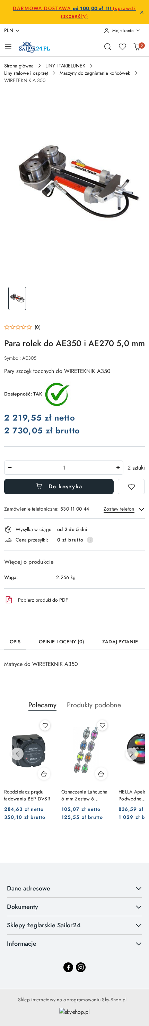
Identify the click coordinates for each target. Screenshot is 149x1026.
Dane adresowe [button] (28, 888)
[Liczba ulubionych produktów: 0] (122, 46)
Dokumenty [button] (22, 906)
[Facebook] (68, 967)
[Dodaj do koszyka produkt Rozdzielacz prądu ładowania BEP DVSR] (44, 773)
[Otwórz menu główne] (8, 46)
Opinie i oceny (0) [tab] (62, 641)
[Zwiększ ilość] (118, 467)
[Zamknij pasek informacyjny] (142, 12)
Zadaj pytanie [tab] (120, 641)
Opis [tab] (15, 641)
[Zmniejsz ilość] (10, 467)
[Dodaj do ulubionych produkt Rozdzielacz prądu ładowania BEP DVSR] (45, 725)
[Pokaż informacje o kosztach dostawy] (90, 540)
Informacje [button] (21, 943)
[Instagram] (81, 967)
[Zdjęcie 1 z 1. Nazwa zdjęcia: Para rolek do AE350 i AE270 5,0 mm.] (17, 298)
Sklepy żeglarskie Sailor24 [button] (43, 925)
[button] (22, 327)
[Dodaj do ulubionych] (131, 486)
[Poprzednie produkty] (17, 753)
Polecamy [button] (42, 705)
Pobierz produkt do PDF (43, 599)
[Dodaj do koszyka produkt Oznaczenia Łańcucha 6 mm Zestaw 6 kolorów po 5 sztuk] (101, 773)
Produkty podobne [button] (94, 705)
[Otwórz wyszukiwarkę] (108, 46)
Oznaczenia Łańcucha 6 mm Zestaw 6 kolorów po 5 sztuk (84, 795)
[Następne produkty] (131, 753)
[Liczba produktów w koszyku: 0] (137, 46)
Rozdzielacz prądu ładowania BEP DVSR (27, 795)
